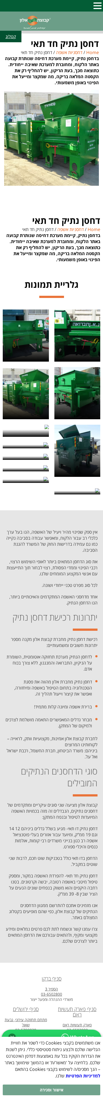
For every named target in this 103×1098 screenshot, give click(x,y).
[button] (97, 5)
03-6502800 (51, 994)
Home (92, 52)
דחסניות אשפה (69, 52)
